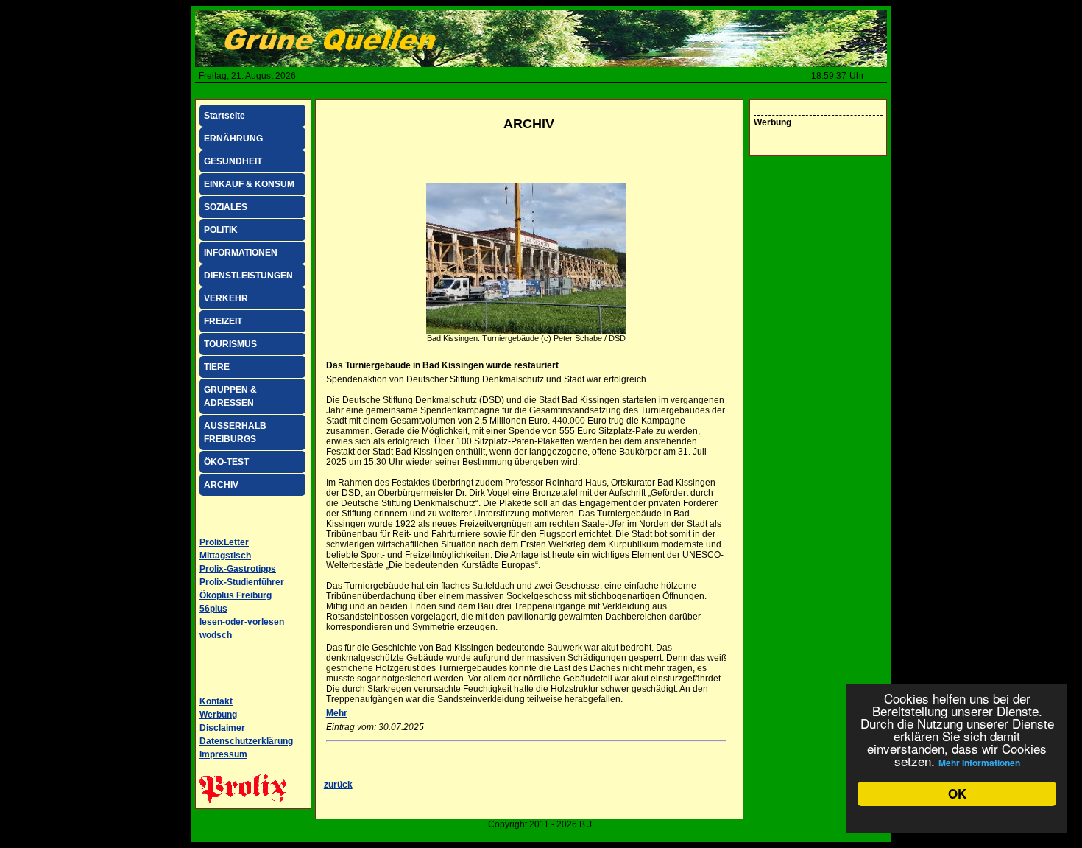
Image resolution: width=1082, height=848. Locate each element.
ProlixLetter (224, 542)
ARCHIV (221, 485)
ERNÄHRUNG (233, 138)
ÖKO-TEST (226, 462)
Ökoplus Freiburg (235, 595)
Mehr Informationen (979, 762)
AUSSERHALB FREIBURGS (235, 432)
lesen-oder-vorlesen (241, 622)
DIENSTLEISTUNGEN (248, 275)
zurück (338, 784)
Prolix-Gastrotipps (237, 569)
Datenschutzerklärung (246, 741)
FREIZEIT (223, 321)
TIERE (217, 367)
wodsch (215, 635)
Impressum (223, 754)
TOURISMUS (230, 344)
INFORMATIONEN (240, 253)
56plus (213, 608)
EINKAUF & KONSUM (249, 184)
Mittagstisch (225, 555)
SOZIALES (225, 207)
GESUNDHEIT (233, 161)
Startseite (224, 116)
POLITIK (221, 230)
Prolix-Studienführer (241, 582)
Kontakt (216, 701)
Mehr (336, 713)
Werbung (218, 714)
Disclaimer (222, 728)
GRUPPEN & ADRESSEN (230, 396)
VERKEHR (226, 298)
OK (957, 793)
